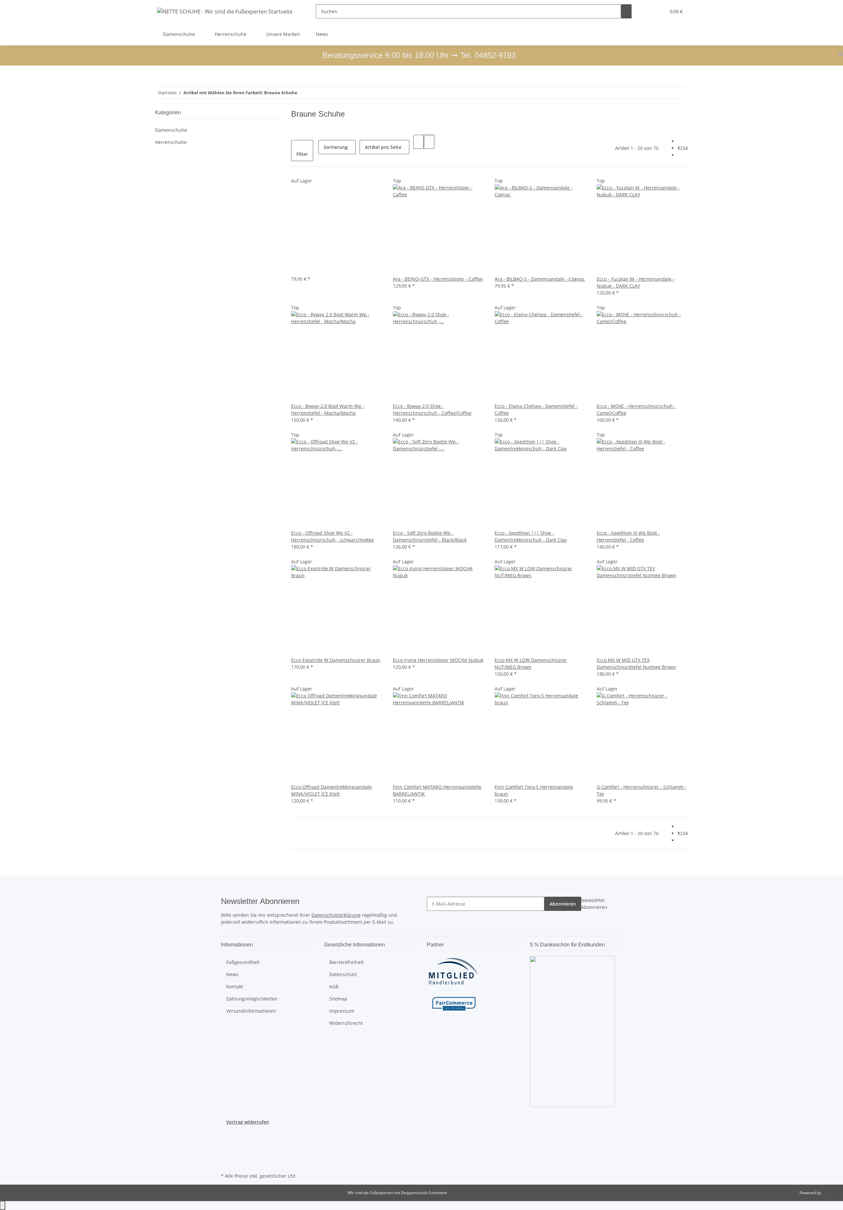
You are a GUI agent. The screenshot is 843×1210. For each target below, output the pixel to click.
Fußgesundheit (242, 962)
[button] (647, 11)
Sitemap (338, 999)
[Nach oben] (2, 1205)
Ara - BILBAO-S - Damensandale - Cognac (540, 279)
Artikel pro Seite (383, 147)
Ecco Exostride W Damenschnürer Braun (335, 660)
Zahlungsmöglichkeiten (252, 999)
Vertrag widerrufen (247, 1122)
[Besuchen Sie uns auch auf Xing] (226, 1156)
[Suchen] (626, 11)
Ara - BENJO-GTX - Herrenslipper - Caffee (438, 279)
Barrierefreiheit (346, 962)
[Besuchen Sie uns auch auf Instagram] (226, 1148)
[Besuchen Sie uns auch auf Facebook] (226, 1133)
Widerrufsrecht (346, 1023)
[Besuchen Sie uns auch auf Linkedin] (226, 1163)
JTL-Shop (830, 1193)
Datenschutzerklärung (336, 915)
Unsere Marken (283, 34)
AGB (334, 986)
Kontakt (234, 986)
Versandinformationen (251, 1011)
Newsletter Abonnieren (594, 903)
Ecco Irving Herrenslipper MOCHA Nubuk (438, 660)
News (322, 34)
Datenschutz (343, 974)
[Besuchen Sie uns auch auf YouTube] (226, 1140)
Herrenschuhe (171, 142)
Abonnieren (563, 904)
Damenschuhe (171, 130)
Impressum (341, 1011)
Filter (302, 154)
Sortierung (336, 147)
